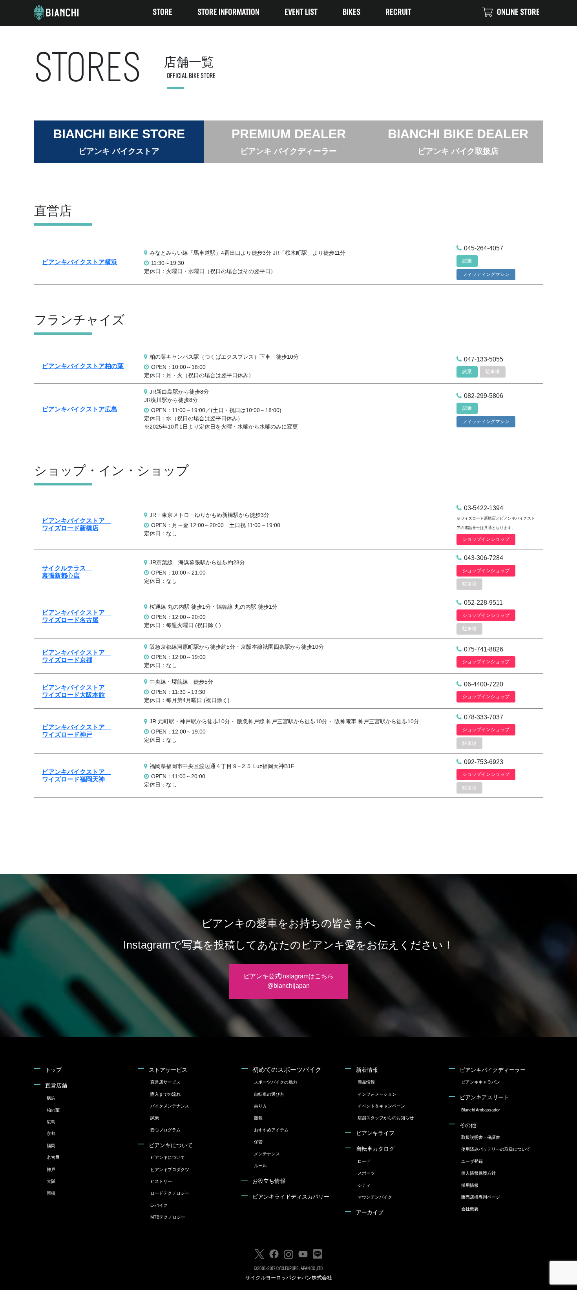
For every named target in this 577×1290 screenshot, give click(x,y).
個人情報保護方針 (478, 1173)
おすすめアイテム (271, 1130)
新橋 (51, 1193)
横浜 (51, 1097)
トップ (53, 1070)
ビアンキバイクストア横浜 (79, 262)
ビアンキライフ (375, 1133)
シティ (364, 1185)
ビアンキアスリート (484, 1097)
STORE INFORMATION (228, 12)
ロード (364, 1161)
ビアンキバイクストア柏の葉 (83, 366)
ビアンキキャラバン (480, 1082)
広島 (51, 1121)
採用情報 (469, 1185)
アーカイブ (369, 1212)
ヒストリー (161, 1181)
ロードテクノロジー (169, 1193)
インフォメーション (377, 1094)
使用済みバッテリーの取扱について (495, 1149)
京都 (51, 1133)
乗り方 (260, 1106)
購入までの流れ (165, 1094)
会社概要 (469, 1208)
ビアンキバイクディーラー (493, 1070)
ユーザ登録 (472, 1161)
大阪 (51, 1181)
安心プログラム (165, 1130)
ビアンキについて (171, 1145)
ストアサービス (168, 1070)
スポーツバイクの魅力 (275, 1082)
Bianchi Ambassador (480, 1110)
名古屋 (53, 1157)
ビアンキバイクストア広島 (79, 409)
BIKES (351, 12)
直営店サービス (165, 1082)
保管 (258, 1141)
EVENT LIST (301, 12)
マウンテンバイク (375, 1197)
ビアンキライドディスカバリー (290, 1196)
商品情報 (366, 1082)
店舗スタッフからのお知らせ (386, 1117)
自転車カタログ (375, 1149)
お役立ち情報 (268, 1181)
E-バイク (159, 1205)
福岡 (51, 1145)
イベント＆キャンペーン (381, 1106)
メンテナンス (267, 1153)
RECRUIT (398, 12)
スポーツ (366, 1173)
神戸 (51, 1169)
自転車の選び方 (269, 1094)
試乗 (154, 1117)
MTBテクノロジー (167, 1217)
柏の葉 (53, 1110)
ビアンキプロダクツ (169, 1169)
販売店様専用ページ (480, 1197)
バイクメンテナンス (169, 1106)
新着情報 (367, 1070)
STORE (162, 12)
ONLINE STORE (518, 12)
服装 (258, 1117)
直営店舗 (56, 1085)
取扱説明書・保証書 (480, 1137)
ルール (260, 1165)
